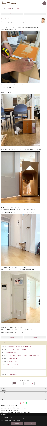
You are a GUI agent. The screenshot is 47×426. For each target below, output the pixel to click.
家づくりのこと (28, 22)
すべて (34, 22)
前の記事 (12, 13)
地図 (22, 407)
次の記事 (35, 13)
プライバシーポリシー (17, 418)
